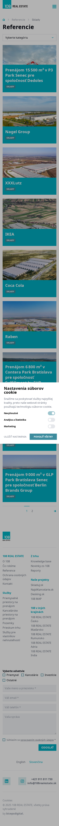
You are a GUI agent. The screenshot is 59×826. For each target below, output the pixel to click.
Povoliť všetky (43, 436)
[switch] (51, 413)
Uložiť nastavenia (15, 436)
